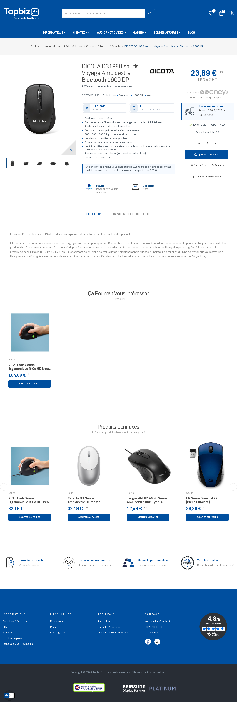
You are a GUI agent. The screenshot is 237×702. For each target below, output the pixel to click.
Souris (11, 360)
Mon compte (57, 621)
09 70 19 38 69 (153, 627)
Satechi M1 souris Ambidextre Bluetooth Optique (84, 501)
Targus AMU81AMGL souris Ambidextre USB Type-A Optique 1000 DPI (147, 501)
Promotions (104, 621)
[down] (215, 143)
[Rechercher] (150, 13)
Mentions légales (12, 638)
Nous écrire (151, 633)
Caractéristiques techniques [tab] (131, 214)
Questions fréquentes (15, 621)
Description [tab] (93, 214)
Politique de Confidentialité (18, 644)
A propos (8, 633)
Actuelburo (159, 672)
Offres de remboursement (113, 633)
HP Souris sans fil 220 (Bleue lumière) (203, 500)
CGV (5, 627)
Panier (54, 627)
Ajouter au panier (207, 155)
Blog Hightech (58, 633)
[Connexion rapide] (231, 14)
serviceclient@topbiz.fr (158, 621)
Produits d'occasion (109, 627)
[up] (199, 143)
